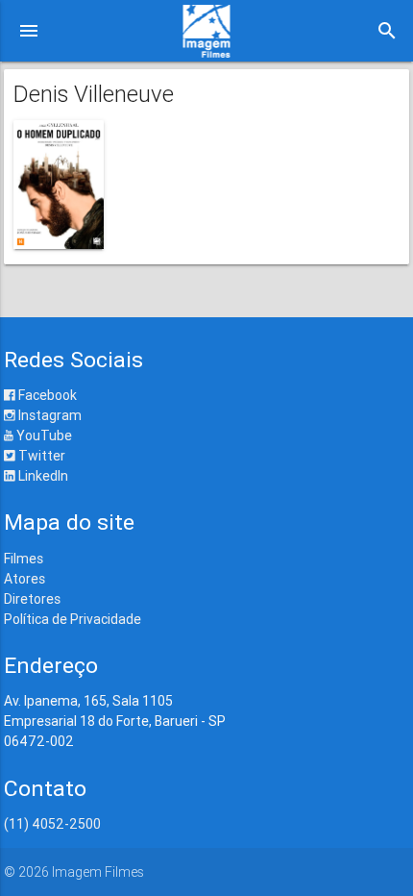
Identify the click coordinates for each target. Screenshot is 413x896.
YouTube (42, 435)
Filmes (23, 558)
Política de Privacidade (72, 619)
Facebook (46, 395)
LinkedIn (41, 476)
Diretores (32, 599)
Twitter (40, 455)
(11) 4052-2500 (52, 824)
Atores (24, 578)
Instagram (48, 415)
